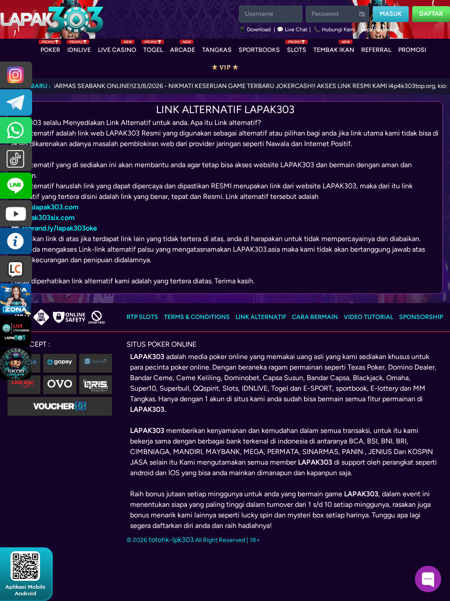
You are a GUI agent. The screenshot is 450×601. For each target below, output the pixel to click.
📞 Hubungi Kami (334, 29)
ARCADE (182, 48)
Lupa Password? (380, 29)
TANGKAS (217, 50)
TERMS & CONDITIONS (197, 317)
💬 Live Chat (292, 29)
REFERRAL (376, 50)
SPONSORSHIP (421, 317)
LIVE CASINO (117, 48)
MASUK (391, 14)
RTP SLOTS (142, 317)
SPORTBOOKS (259, 50)
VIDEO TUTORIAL (368, 317)
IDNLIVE (79, 48)
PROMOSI (412, 50)
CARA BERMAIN (315, 317)
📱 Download (255, 29)
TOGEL (153, 48)
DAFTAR (431, 14)
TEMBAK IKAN (333, 48)
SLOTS (296, 48)
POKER (50, 48)
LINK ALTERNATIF (261, 317)
